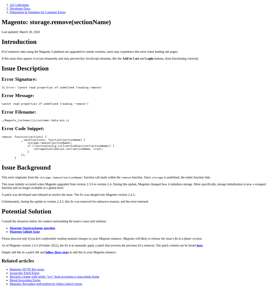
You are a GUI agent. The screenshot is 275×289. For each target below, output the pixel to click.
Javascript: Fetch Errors (24, 273)
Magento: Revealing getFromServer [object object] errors (46, 284)
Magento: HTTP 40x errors (27, 269)
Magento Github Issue (25, 231)
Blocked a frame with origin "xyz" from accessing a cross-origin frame (54, 276)
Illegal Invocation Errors (25, 280)
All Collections (19, 5)
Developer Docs (20, 8)
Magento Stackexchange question (32, 228)
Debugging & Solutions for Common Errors (38, 12)
